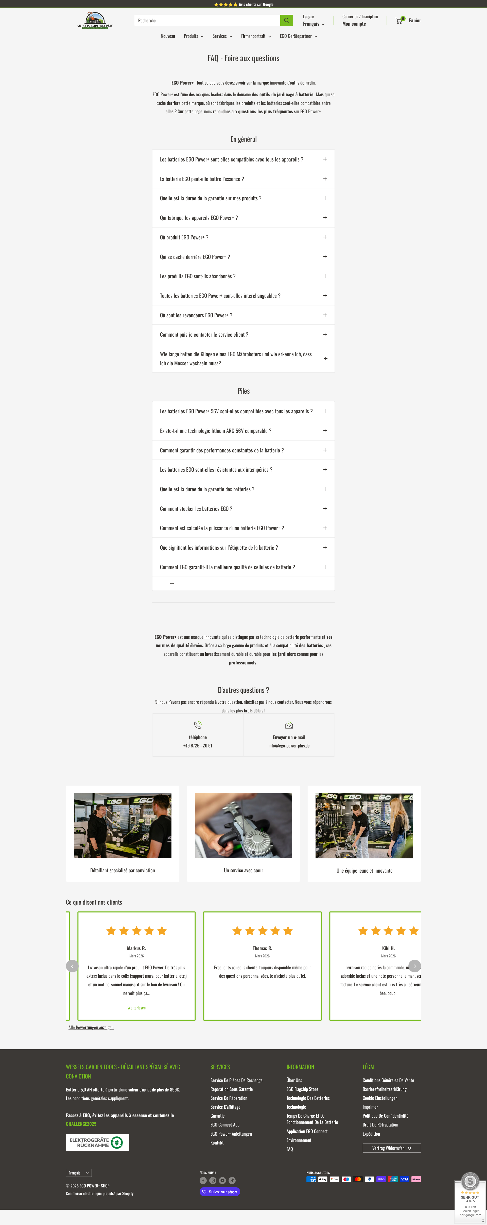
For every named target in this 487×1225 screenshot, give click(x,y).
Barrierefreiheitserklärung (385, 1089)
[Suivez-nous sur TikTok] (232, 1180)
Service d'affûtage (225, 1106)
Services (220, 35)
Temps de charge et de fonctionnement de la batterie (312, 1118)
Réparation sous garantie (232, 1089)
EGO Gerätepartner (296, 35)
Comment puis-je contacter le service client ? (204, 334)
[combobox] (207, 20)
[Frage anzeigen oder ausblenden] (243, 583)
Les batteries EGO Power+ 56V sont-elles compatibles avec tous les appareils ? (236, 411)
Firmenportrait (253, 35)
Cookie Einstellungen (380, 1098)
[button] (398, 21)
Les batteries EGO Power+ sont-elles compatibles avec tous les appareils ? (231, 159)
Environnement (299, 1140)
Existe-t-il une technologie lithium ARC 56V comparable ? (215, 430)
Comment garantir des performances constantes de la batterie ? (222, 450)
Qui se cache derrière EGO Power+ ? (195, 256)
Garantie (218, 1115)
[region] (243, 838)
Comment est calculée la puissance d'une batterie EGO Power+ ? (222, 528)
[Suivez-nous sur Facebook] (203, 1180)
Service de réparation (229, 1098)
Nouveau (168, 35)
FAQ (290, 1149)
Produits (191, 35)
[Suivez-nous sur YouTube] (222, 1180)
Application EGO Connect (307, 1131)
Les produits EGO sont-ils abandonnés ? (198, 276)
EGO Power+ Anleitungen (231, 1133)
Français (74, 1172)
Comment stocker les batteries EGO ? (196, 508)
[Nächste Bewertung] (414, 966)
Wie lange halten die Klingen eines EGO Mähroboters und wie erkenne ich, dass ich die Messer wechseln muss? (236, 358)
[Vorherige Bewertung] (72, 966)
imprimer (370, 1106)
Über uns (294, 1080)
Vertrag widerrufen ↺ (391, 1148)
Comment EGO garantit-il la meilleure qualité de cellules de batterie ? (227, 567)
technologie (296, 1106)
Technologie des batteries (308, 1098)
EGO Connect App (225, 1124)
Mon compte (354, 23)
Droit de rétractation (380, 1124)
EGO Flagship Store (302, 1089)
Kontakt (217, 1142)
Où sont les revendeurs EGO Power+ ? (196, 315)
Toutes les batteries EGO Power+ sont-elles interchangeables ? (220, 295)
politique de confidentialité (386, 1115)
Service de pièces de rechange (237, 1080)
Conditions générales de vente (388, 1080)
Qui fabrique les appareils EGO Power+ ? (199, 217)
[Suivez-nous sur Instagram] (212, 1180)
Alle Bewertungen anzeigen (91, 1027)
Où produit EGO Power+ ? (184, 237)
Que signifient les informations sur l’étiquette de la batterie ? (219, 547)
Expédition (371, 1133)
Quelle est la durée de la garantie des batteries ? (207, 489)
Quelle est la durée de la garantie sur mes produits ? (211, 198)
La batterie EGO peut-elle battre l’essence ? (202, 179)
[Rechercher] (286, 20)
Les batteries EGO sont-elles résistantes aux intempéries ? (216, 469)
